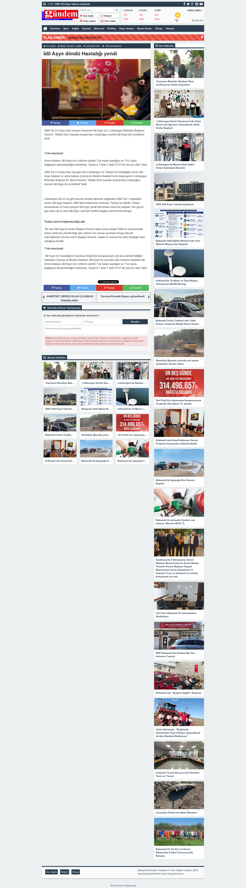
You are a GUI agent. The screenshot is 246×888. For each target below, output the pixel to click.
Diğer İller (198, 20)
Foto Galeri (110, 21)
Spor (66, 28)
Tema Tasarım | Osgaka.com (123, 885)
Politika (111, 28)
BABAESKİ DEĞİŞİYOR (85, 37)
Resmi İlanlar (144, 28)
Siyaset (86, 28)
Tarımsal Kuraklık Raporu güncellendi (122, 296)
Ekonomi (99, 28)
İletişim (107, 16)
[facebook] (184, 4)
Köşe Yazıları (126, 28)
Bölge (63, 46)
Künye (159, 28)
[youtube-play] (201, 4)
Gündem (55, 28)
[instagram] (196, 4)
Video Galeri (89, 21)
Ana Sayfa (87, 16)
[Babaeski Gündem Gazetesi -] (60, 14)
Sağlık (75, 28)
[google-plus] (192, 4)
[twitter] (188, 4)
